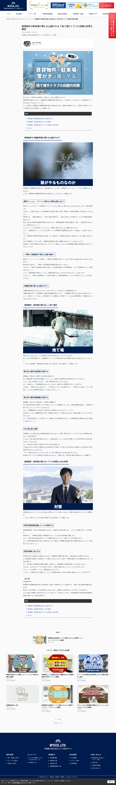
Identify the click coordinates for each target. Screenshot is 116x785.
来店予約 (95, 762)
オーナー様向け (26, 32)
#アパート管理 (52, 35)
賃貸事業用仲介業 (55, 766)
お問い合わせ (96, 768)
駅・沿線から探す (13, 758)
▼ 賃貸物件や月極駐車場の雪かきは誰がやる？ (39, 118)
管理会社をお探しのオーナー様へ (98, 759)
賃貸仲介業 (53, 760)
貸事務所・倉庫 (78, 14)
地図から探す (12, 763)
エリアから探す (13, 760)
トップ (8, 14)
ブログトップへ (58, 723)
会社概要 (19, 14)
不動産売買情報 (47, 14)
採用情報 (105, 14)
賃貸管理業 (53, 758)
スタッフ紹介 (75, 760)
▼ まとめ (29, 128)
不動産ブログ (93, 14)
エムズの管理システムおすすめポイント (36, 759)
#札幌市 (24, 35)
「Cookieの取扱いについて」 (19, 782)
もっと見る (58, 719)
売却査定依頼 (96, 765)
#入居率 (29, 35)
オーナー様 (32, 14)
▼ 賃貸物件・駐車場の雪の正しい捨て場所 (38, 121)
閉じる (111, 781)
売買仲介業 (53, 763)
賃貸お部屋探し (63, 14)
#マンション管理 (42, 35)
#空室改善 (34, 35)
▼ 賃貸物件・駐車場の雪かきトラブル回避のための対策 (42, 125)
